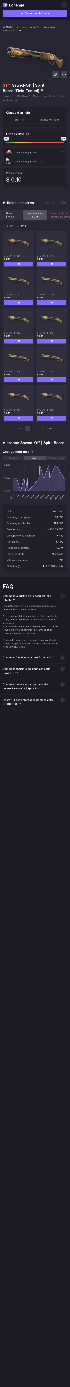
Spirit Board (49, 27)
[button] (35, 152)
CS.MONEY (8, 27)
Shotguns (21, 27)
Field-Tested (9, 30)
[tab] (13, 458)
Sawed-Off (35, 27)
